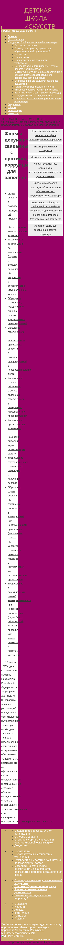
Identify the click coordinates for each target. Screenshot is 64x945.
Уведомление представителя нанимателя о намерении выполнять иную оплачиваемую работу (16, 437)
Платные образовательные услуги (35, 886)
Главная (19, 918)
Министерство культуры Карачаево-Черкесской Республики (25, 929)
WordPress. (44, 939)
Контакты (20, 915)
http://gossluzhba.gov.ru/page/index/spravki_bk (27, 821)
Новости (19, 906)
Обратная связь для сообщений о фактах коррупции (45, 229)
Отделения (21, 903)
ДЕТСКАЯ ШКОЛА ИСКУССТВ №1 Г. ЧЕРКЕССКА (41, 27)
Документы (21, 845)
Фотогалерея (22, 912)
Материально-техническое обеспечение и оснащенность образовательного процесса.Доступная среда (38, 870)
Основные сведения (26, 836)
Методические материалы (45, 157)
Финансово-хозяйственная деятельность (30, 891)
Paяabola (31, 939)
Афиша (18, 909)
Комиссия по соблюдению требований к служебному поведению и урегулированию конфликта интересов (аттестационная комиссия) (45, 210)
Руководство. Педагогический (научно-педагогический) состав (38, 861)
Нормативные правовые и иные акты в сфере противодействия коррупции (46, 135)
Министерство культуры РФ (18, 933)
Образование (22, 851)
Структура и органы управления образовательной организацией (34, 841)
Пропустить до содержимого (18, 30)
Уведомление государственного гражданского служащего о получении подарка (18, 470)
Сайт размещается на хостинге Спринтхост (32, 942)
